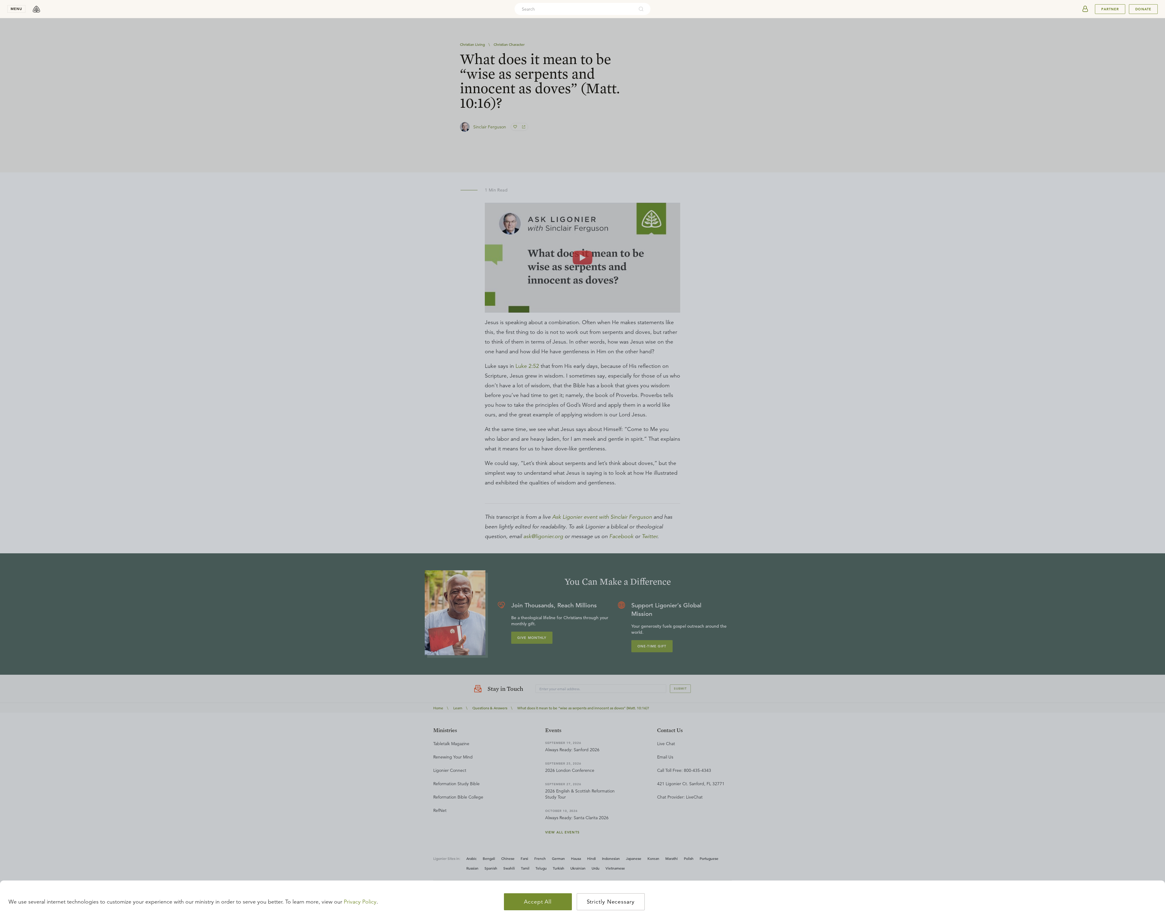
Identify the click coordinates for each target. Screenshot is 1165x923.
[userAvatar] (1085, 9)
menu (16, 9)
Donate (1143, 9)
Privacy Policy (360, 901)
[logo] (36, 9)
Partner (1110, 9)
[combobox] (574, 9)
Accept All (538, 901)
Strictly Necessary (611, 901)
